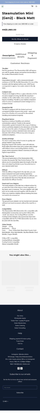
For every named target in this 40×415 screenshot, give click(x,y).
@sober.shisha (23, 354)
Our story (20, 316)
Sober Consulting (20, 328)
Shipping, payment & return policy (20, 339)
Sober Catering (20, 325)
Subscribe (20, 393)
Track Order (20, 341)
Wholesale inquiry (20, 318)
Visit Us (20, 343)
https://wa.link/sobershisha (24, 357)
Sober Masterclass (20, 323)
